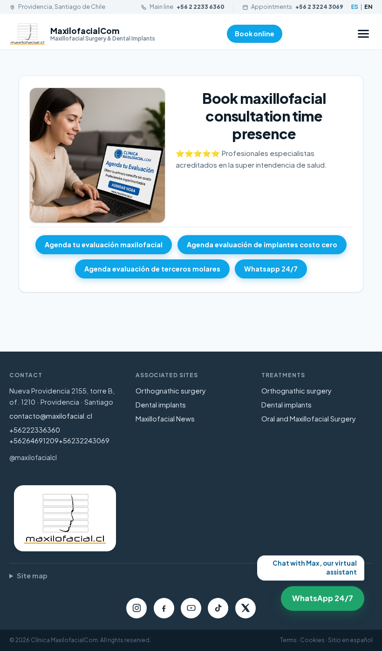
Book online (254, 33)
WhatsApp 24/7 (319, 595)
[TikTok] (218, 608)
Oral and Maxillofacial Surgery (308, 418)
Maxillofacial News (165, 418)
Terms (288, 640)
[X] (245, 608)
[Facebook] (164, 608)
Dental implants (161, 404)
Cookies (312, 640)
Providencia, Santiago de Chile (61, 6)
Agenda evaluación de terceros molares (152, 268)
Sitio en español (350, 640)
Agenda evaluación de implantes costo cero (262, 244)
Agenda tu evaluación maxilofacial (104, 244)
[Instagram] (136, 608)
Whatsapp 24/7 (271, 268)
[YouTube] (191, 608)
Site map (32, 575)
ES (354, 6)
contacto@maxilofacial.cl (50, 416)
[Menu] (363, 33)
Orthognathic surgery (171, 391)
